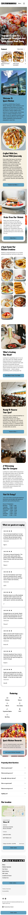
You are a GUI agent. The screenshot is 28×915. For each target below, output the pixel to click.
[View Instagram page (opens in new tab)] (5, 899)
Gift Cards (5, 873)
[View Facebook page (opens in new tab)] (3, 899)
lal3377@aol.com (7, 838)
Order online (13, 848)
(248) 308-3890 (7, 835)
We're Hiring (5, 871)
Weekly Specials (6, 867)
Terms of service (6, 888)
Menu (19, 3)
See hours (21, 843)
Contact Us (5, 878)
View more (6, 541)
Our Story (5, 869)
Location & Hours (6, 875)
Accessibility (5, 891)
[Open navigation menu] (24, 3)
